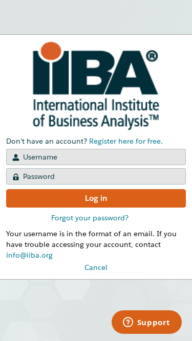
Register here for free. (126, 141)
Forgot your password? (90, 217)
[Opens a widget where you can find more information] (146, 323)
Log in (96, 198)
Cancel (96, 267)
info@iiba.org (29, 255)
